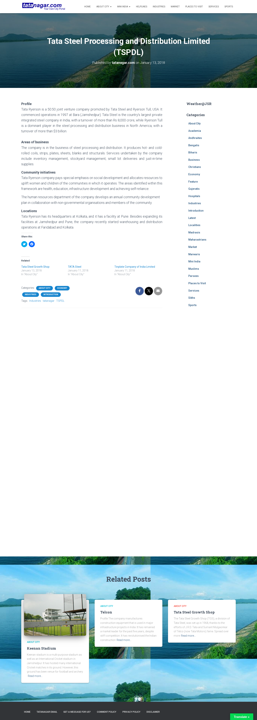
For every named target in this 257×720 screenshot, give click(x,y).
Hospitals (194, 196)
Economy (62, 288)
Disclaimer (153, 712)
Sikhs (191, 297)
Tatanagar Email (47, 712)
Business (194, 159)
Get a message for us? (77, 712)
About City (103, 6)
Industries (159, 6)
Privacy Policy (131, 712)
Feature (193, 181)
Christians (194, 166)
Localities (194, 225)
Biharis (192, 152)
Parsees (193, 275)
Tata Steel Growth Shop (35, 266)
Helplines (141, 6)
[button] (55, 615)
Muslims (193, 268)
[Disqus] (91, 359)
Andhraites (195, 137)
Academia (194, 130)
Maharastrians (197, 239)
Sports (228, 6)
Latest (192, 217)
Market (175, 6)
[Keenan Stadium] (55, 614)
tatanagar (48, 300)
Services (213, 6)
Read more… (35, 675)
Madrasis (194, 232)
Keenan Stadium (41, 648)
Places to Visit (194, 6)
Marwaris (194, 254)
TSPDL (60, 300)
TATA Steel (74, 266)
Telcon (106, 612)
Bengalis (193, 145)
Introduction (50, 294)
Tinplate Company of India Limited (134, 266)
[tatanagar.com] (43, 6)
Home (87, 6)
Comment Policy (106, 712)
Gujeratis (194, 188)
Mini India (122, 6)
